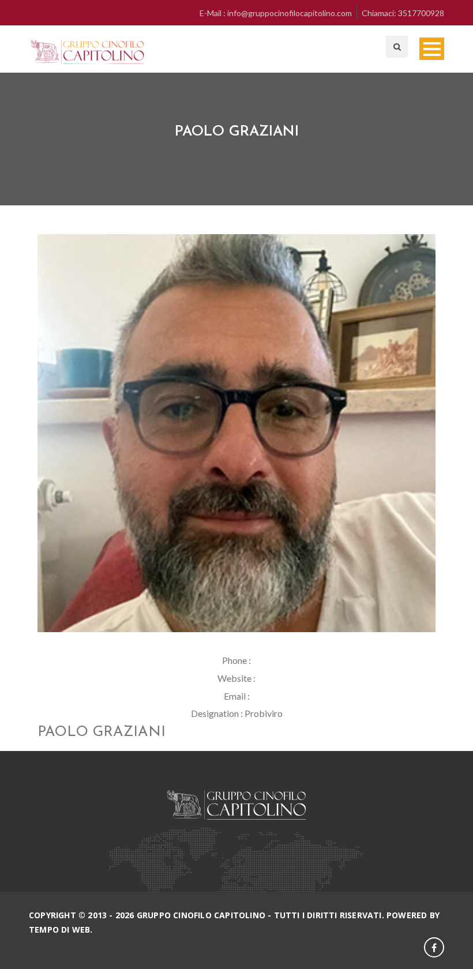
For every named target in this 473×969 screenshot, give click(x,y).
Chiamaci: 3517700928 (403, 13)
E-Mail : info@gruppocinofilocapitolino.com (276, 13)
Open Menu (431, 48)
